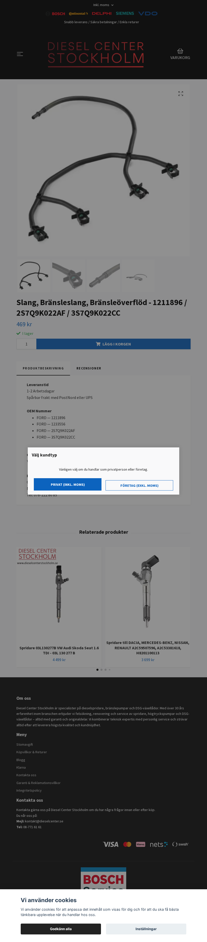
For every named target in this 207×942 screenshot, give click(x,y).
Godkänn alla (61, 929)
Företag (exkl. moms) (139, 485)
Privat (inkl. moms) (68, 484)
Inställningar (146, 929)
